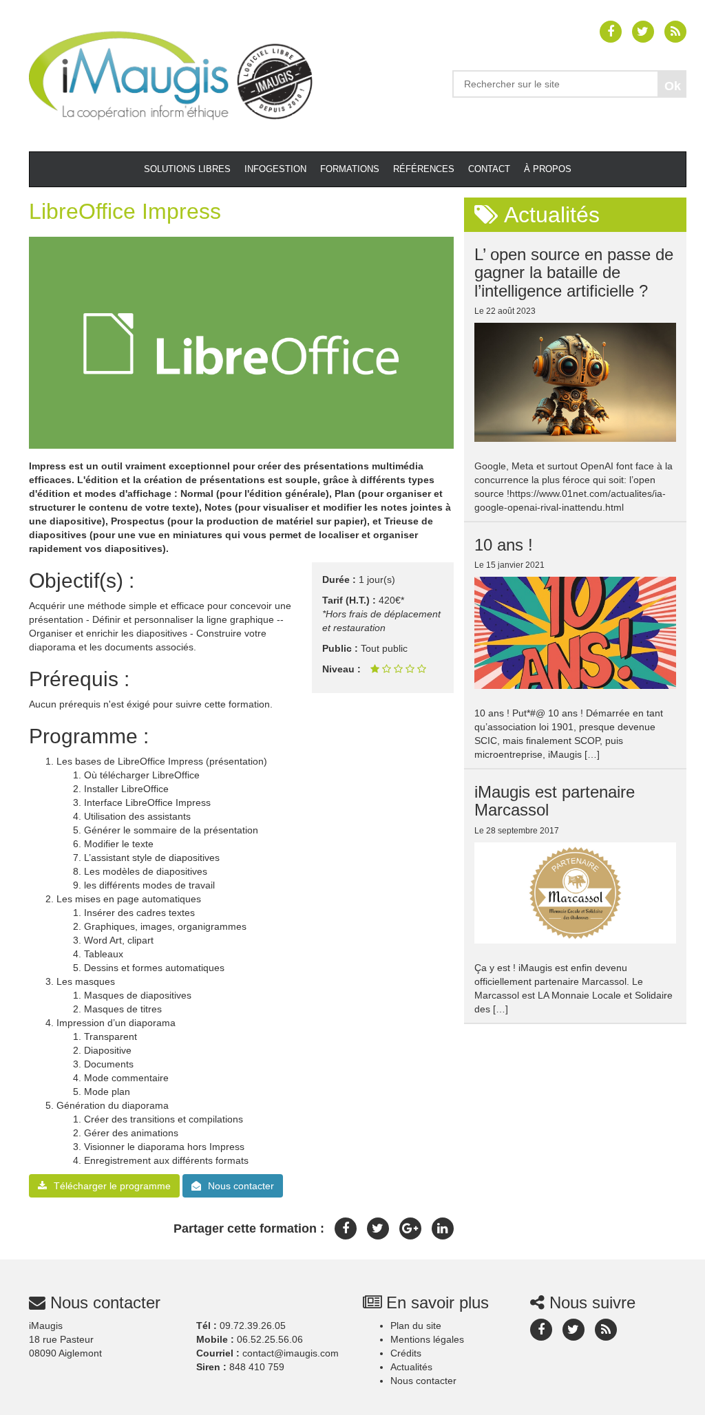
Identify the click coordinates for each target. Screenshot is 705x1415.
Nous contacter (241, 1185)
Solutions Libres (187, 169)
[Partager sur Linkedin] (443, 1228)
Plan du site (415, 1325)
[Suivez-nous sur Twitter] (643, 32)
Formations (349, 169)
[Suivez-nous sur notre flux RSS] (675, 32)
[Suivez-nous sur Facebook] (611, 32)
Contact (489, 169)
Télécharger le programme (112, 1185)
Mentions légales (427, 1339)
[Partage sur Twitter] (378, 1228)
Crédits (405, 1353)
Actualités (411, 1366)
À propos (547, 169)
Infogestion (275, 169)
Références (423, 169)
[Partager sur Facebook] (346, 1228)
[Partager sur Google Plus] (410, 1228)
